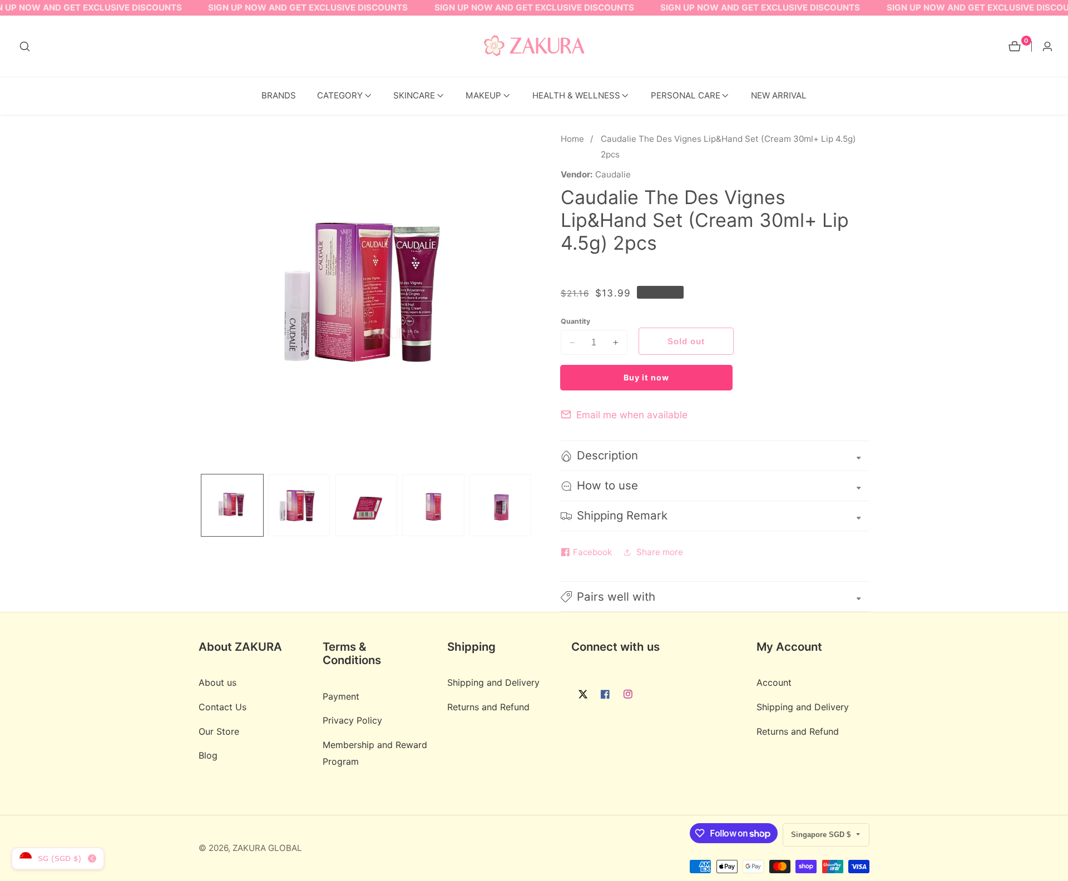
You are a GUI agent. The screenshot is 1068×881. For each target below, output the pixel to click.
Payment (341, 696)
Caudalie (613, 174)
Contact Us (222, 707)
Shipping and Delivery (493, 683)
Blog (208, 755)
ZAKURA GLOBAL (267, 848)
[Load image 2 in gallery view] (299, 505)
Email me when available (632, 414)
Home (572, 138)
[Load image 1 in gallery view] (232, 505)
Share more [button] (659, 552)
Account (774, 683)
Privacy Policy (352, 720)
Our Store (219, 731)
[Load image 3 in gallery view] (366, 505)
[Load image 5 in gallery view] (500, 505)
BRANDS (278, 95)
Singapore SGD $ (822, 834)
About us (217, 683)
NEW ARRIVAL (779, 95)
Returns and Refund (488, 707)
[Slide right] (530, 505)
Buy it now (646, 377)
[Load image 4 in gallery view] (433, 505)
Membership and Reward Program (375, 753)
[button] (340, 96)
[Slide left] (202, 505)
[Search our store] (24, 46)
